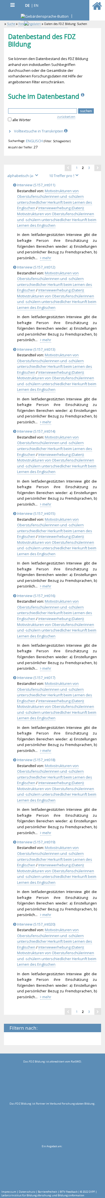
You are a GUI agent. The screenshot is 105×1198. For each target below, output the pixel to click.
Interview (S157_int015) (35, 513)
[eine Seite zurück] (68, 167)
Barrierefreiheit (47, 1192)
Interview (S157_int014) (35, 431)
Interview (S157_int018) (35, 759)
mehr (46, 257)
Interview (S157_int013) (35, 349)
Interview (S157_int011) (35, 184)
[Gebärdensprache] (45, 17)
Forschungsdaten (29, 24)
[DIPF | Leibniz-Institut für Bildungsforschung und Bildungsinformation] (52, 1167)
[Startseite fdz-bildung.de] (97, 8)
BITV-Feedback (69, 1192)
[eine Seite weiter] (97, 167)
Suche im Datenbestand (43, 96)
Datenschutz (27, 1192)
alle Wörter (21, 119)
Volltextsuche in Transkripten (39, 131)
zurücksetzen (66, 117)
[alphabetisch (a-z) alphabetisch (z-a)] (25, 175)
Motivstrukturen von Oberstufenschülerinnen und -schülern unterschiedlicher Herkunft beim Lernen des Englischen (54, 199)
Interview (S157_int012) (35, 267)
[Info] (83, 96)
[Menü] (12, 5)
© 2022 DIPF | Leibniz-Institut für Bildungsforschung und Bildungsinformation (49, 1193)
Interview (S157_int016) (35, 595)
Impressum (8, 1192)
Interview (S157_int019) (35, 841)
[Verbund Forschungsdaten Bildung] (52, 1125)
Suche (11, 24)
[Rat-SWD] (52, 1082)
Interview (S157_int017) (35, 677)
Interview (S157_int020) (35, 924)
